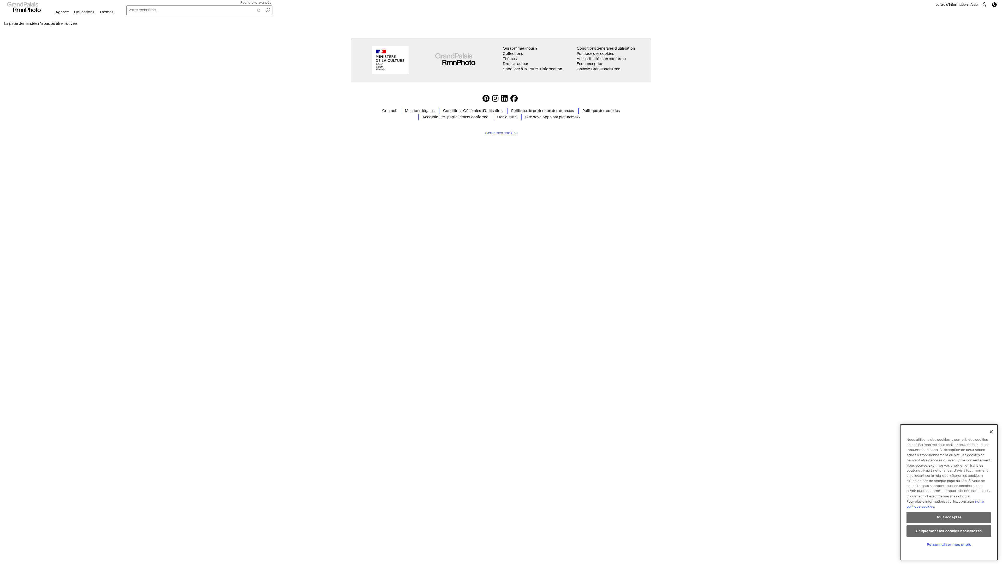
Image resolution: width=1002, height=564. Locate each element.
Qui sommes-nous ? (520, 48)
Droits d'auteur (515, 64)
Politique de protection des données (542, 111)
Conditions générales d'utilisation (606, 48)
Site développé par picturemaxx (552, 117)
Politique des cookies (595, 54)
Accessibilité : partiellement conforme (455, 117)
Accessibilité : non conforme (601, 59)
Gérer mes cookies (501, 133)
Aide (974, 4)
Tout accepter (949, 517)
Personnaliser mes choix (949, 544)
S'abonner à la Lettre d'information (532, 69)
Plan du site (507, 117)
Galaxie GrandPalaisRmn (598, 69)
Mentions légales (419, 111)
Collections (84, 12)
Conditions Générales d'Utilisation (473, 111)
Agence (62, 12)
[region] (949, 492)
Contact (389, 111)
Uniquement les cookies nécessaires (949, 531)
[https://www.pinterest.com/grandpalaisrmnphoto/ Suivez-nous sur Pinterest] (486, 100)
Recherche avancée (256, 2)
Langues (994, 4)
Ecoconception (590, 64)
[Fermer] (991, 432)
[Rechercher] (268, 10)
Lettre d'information (951, 4)
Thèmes (106, 12)
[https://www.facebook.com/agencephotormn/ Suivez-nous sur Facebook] (514, 100)
